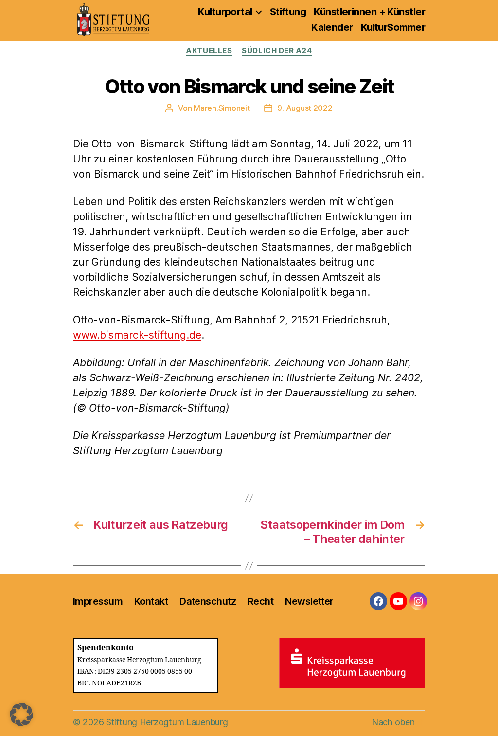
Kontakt (151, 601)
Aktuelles (209, 50)
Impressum (98, 601)
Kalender (332, 27)
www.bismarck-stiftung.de (137, 335)
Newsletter (309, 601)
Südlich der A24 (277, 50)
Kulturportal (225, 12)
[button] (21, 714)
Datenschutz (207, 601)
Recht (260, 601)
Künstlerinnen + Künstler (369, 12)
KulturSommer (393, 27)
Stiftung (288, 12)
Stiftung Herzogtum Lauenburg (167, 722)
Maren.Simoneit (221, 108)
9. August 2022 (304, 108)
